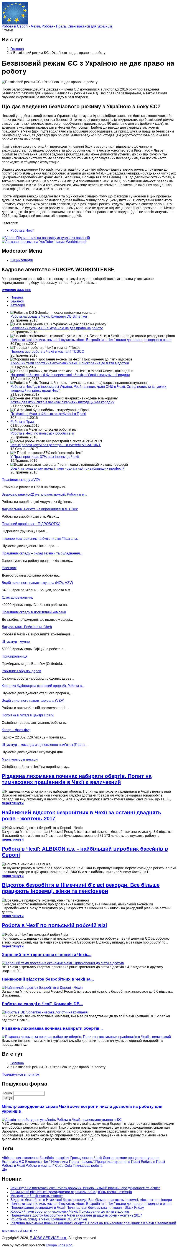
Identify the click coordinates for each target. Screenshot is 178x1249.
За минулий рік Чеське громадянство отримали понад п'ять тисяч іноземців (71, 1192)
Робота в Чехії (21, 230)
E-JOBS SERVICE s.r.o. (48, 1238)
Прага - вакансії (81, 1161)
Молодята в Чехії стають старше (36, 1196)
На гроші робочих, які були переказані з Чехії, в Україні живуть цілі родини (70, 375)
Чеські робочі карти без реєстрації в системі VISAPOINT (55, 445)
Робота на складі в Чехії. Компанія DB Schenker (48, 316)
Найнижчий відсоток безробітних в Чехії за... (48, 979)
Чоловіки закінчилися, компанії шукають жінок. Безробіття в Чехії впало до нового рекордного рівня (90, 340)
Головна (17, 49)
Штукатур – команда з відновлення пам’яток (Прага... (44, 744)
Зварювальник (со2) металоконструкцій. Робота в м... (44, 494)
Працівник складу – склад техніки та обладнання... (42, 553)
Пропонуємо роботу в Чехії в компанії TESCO (47, 351)
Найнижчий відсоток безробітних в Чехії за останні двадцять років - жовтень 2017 (76, 1215)
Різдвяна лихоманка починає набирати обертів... (52, 1028)
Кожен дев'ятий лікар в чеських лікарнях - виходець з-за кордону (62, 402)
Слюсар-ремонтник (17, 597)
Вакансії (17, 301)
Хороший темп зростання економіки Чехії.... (46, 954)
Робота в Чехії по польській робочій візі (42, 433)
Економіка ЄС (13, 1161)
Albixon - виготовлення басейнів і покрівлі (35, 1158)
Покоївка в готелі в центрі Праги (28, 715)
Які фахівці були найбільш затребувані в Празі (48, 414)
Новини (16, 297)
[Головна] (15, 23)
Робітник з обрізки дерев (21, 671)
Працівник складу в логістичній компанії (34, 612)
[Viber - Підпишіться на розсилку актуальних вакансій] (46, 238)
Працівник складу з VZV (21, 480)
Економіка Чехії (37, 1161)
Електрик (9, 568)
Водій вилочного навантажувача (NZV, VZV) (37, 583)
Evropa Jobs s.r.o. (59, 1245)
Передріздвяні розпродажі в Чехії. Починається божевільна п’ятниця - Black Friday (77, 1207)
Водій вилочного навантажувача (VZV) (33, 700)
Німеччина (59, 1161)
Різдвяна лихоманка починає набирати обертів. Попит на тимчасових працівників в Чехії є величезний (77, 779)
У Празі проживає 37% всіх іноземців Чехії (44, 457)
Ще (4, 1169)
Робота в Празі (22, 421)
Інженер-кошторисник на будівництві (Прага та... (40, 538)
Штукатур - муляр (16, 641)
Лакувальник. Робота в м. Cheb (27, 627)
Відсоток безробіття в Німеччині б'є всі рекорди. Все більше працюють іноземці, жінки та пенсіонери (81, 888)
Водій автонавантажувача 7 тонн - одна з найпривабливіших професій (67, 468)
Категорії (17, 305)
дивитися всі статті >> (19, 1230)
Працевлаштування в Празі (117, 1161)
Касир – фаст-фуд (16, 730)
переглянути (13, 803)
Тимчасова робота (87, 1165)
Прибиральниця (15, 656)
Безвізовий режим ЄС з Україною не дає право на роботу (56, 328)
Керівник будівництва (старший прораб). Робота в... (43, 686)
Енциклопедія (21, 260)
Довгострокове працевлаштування (131, 1158)
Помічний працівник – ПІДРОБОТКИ (31, 524)
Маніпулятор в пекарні (20, 759)
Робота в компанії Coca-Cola (49, 1165)
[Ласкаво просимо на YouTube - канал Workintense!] (44, 242)
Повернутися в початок (20, 1074)
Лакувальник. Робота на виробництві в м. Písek (40, 509)
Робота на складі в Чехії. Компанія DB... (42, 1004)
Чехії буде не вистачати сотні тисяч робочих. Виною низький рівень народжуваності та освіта (85, 1188)
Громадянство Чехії (86, 1158)
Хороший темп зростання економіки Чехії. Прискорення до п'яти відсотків (69, 363)
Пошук (7, 1093)
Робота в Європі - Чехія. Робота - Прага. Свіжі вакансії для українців (57, 26)
